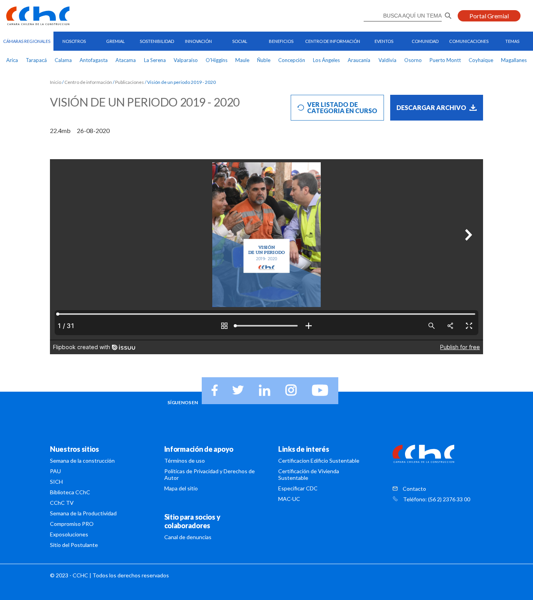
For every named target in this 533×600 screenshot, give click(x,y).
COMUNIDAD (425, 41)
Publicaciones (129, 82)
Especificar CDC (298, 488)
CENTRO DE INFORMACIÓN (332, 41)
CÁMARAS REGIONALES (26, 41)
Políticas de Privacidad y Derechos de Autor (209, 474)
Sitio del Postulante (74, 544)
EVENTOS (384, 41)
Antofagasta (94, 60)
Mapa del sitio (181, 488)
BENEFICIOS (281, 41)
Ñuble (263, 60)
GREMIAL (115, 41)
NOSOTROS (74, 41)
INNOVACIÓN (198, 41)
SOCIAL (239, 41)
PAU (55, 471)
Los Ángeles (326, 60)
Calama (63, 60)
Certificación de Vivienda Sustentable (308, 474)
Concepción (291, 60)
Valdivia (387, 60)
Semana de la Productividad (83, 513)
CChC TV (62, 502)
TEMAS (512, 41)
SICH (56, 481)
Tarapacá (36, 60)
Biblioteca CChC (70, 492)
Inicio (55, 82)
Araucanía (359, 60)
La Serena (155, 60)
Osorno (413, 60)
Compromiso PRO (72, 523)
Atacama (125, 60)
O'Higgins (216, 60)
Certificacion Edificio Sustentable (318, 460)
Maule (242, 60)
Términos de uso (184, 460)
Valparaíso (186, 60)
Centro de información (88, 82)
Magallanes (514, 60)
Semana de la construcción (82, 460)
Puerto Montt (445, 60)
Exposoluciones (69, 534)
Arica (12, 60)
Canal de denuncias (187, 537)
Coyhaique (481, 60)
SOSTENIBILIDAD (157, 41)
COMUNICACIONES (469, 41)
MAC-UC (289, 498)
